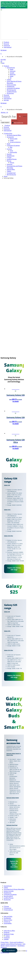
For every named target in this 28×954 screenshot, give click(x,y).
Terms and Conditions (16, 942)
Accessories (10, 93)
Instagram (7, 937)
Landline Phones (12, 91)
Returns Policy (8, 920)
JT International (8, 910)
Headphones (10, 86)
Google (12, 73)
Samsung (12, 71)
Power (12, 140)
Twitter (7, 936)
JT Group (6, 906)
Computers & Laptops (13, 88)
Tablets (9, 79)
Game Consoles (11, 85)
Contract (9, 149)
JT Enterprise (7, 908)
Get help (6, 100)
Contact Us (7, 921)
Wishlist (4, 112)
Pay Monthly (7, 918)
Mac (11, 147)
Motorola (12, 74)
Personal (6, 44)
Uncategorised (11, 173)
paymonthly (13, 152)
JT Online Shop (8, 133)
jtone (11, 150)
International (7, 47)
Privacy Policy (5, 942)
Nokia (11, 76)
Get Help (3, 59)
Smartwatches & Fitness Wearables (14, 889)
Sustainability (8, 923)
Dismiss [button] (3, 7)
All (10, 78)
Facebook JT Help (9, 934)
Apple (11, 69)
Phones (9, 161)
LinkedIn (6, 939)
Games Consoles (9, 891)
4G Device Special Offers (14, 135)
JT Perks (9, 157)
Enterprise (7, 45)
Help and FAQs (8, 916)
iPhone (12, 162)
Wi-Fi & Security (11, 90)
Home (5, 176)
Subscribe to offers (9, 931)
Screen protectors (15, 142)
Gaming (9, 154)
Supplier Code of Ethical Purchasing (11, 944)
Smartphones (11, 67)
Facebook (6, 932)
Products (6, 42)
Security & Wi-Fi (8, 896)
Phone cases (13, 138)
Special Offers (11, 169)
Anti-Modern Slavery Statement (13, 945)
